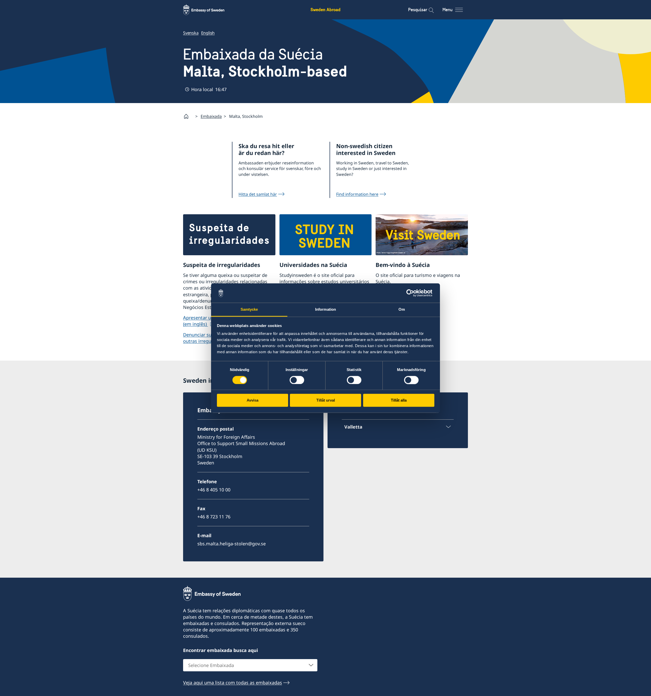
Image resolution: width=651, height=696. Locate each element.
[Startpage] (188, 116)
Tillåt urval (325, 400)
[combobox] (250, 665)
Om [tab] (401, 309)
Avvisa (252, 400)
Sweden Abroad (325, 9)
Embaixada (211, 116)
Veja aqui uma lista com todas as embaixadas (232, 682)
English (208, 33)
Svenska (191, 33)
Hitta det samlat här (258, 194)
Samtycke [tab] (249, 309)
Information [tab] (325, 309)
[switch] (297, 380)
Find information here (357, 194)
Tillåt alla (399, 400)
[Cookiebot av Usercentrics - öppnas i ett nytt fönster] (412, 293)
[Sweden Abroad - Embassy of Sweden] (208, 9)
